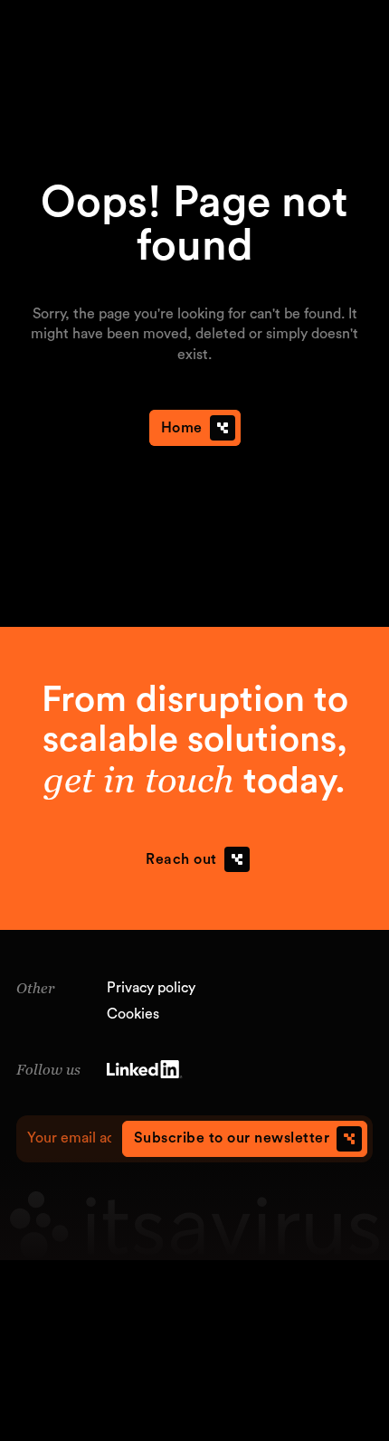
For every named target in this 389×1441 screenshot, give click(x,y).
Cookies (133, 1014)
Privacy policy (151, 988)
